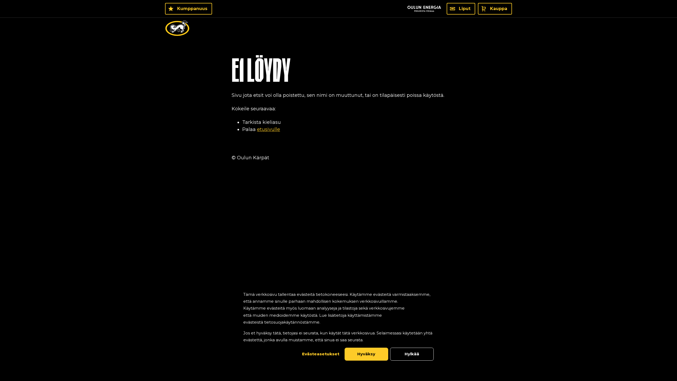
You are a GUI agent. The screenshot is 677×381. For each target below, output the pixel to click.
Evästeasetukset (320, 353)
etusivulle (268, 129)
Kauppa (498, 8)
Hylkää (412, 353)
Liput (464, 8)
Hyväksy (366, 353)
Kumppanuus (192, 8)
